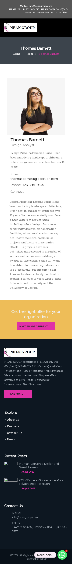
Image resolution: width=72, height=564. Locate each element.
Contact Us (14, 433)
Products (13, 426)
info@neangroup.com (25, 517)
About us (13, 419)
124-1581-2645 (33, 185)
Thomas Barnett (27, 139)
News (11, 439)
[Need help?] (62, 555)
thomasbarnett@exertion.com (34, 179)
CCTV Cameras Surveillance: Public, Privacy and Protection (42, 482)
